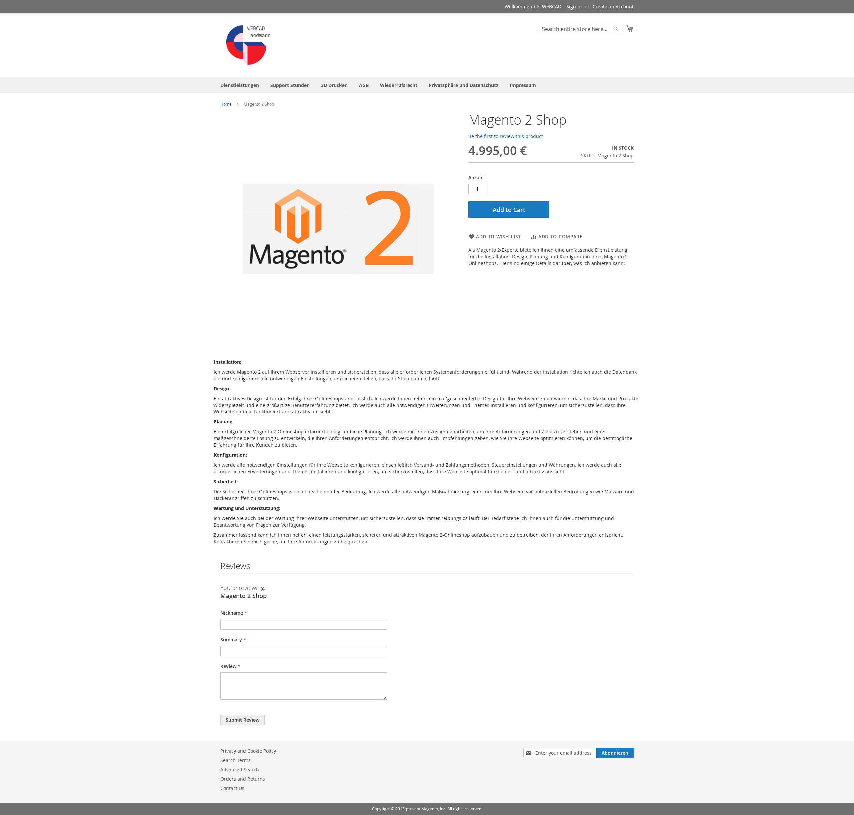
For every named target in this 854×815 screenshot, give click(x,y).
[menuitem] (239, 85)
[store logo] (248, 45)
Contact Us (232, 788)
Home (226, 104)
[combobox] (580, 29)
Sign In (574, 6)
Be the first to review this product (505, 136)
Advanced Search (239, 769)
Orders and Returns (242, 779)
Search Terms (235, 760)
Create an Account (613, 6)
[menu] (427, 85)
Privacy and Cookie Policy (248, 751)
